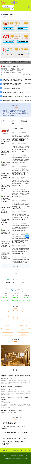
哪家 (7, 325)
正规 (23, 320)
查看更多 (15, 266)
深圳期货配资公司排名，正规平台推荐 (14, 438)
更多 (27, 14)
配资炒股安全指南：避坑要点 (21, 129)
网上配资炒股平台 (25, 450)
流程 (23, 334)
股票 (23, 312)
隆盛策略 (5, 450)
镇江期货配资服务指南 (9, 423)
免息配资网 (15, 450)
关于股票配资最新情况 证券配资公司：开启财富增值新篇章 (15, 61)
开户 (7, 334)
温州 (7, 316)
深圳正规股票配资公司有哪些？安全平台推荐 (12, 410)
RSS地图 (19, 455)
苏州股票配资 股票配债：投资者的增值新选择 (12, 387)
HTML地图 (24, 455)
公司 (23, 316)
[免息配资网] (9, 2)
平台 (7, 320)
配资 (7, 312)
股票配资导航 (23, 325)
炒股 (7, 329)
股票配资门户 (19, 458)
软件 (23, 329)
